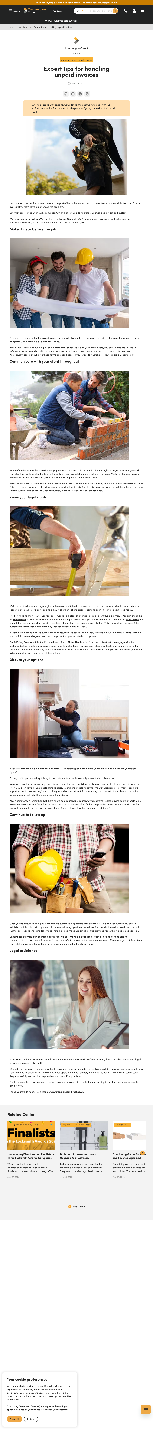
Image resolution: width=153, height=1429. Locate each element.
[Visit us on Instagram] (66, 94)
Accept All (14, 1419)
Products (57, 10)
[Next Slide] (142, 1153)
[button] (36, 10)
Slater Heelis (75, 642)
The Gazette (19, 619)
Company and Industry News (76, 60)
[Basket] (143, 10)
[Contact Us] (126, 10)
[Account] (134, 10)
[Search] (115, 10)
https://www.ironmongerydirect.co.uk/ (63, 1091)
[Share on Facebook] (73, 94)
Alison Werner (40, 218)
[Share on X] (80, 94)
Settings (31, 1419)
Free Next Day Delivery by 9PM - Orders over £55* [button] (78, 20)
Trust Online (132, 619)
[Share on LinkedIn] (87, 94)
